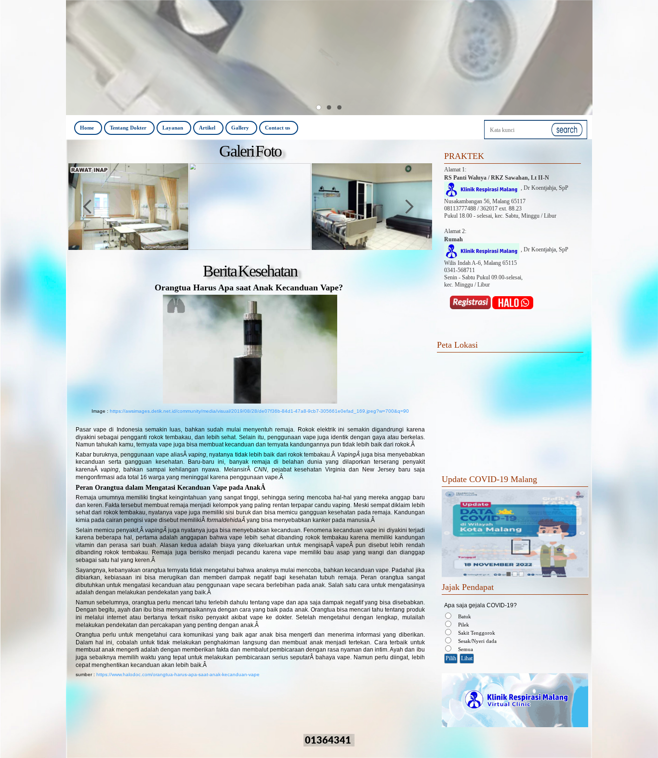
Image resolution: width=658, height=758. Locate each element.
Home (87, 128)
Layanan (172, 128)
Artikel (207, 128)
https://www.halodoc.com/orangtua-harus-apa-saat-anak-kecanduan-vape (178, 674)
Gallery (240, 128)
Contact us (277, 128)
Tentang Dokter (128, 128)
